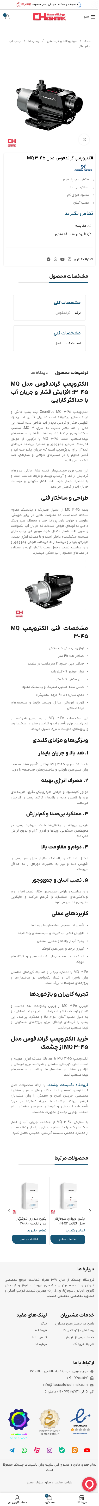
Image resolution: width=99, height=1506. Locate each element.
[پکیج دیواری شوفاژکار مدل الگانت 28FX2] (30, 1196)
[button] (90, 1211)
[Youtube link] (62, 260)
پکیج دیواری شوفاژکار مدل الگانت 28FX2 (31, 1221)
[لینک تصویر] (80, 1421)
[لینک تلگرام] (48, 260)
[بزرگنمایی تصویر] (84, 139)
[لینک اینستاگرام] (69, 260)
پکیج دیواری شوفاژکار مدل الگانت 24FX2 (70, 1221)
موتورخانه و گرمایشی (61, 41)
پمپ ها (33, 41)
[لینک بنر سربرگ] (49, 5)
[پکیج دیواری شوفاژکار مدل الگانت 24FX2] (68, 1196)
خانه (87, 41)
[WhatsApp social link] (55, 260)
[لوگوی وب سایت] (49, 16)
